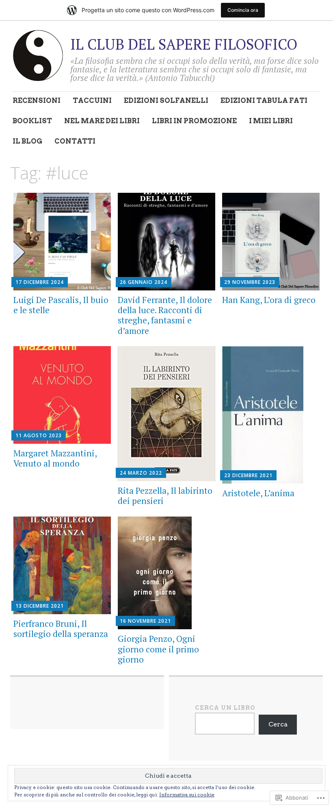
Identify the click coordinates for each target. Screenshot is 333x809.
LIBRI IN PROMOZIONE (194, 121)
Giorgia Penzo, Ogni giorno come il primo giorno (158, 649)
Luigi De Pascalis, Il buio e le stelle (60, 305)
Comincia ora (242, 10)
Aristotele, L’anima (258, 493)
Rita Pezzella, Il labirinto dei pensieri (165, 495)
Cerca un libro (225, 707)
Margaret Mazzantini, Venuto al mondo (55, 458)
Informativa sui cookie (186, 795)
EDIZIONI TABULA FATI (264, 100)
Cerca (278, 724)
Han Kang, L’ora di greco (269, 299)
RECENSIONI (37, 100)
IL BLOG (27, 141)
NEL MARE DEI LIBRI (102, 121)
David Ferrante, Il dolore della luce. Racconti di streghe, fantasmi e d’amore (165, 315)
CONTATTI (74, 141)
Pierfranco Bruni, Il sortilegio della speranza (60, 628)
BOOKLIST (32, 121)
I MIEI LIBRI (271, 121)
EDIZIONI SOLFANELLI (166, 100)
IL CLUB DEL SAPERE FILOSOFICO (183, 44)
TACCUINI (92, 100)
